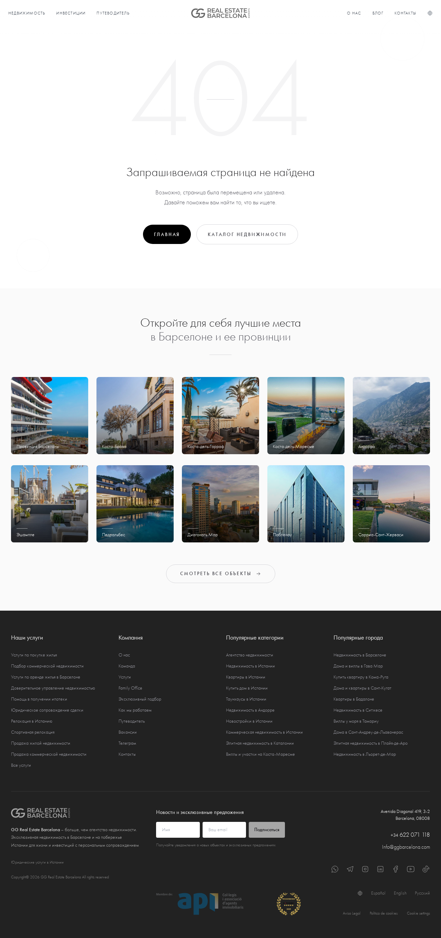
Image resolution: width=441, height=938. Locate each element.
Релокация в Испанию (31, 721)
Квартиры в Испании (245, 677)
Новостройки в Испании (249, 721)
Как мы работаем (135, 710)
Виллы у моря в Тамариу (356, 721)
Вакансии (128, 732)
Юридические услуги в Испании (37, 862)
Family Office (130, 688)
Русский (422, 893)
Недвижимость (26, 13)
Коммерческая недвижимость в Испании (264, 732)
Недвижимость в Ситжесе (358, 710)
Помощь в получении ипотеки (39, 699)
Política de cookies (384, 913)
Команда (127, 666)
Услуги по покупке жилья (34, 655)
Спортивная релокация (32, 732)
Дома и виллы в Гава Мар (358, 666)
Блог (378, 13)
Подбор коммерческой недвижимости (47, 666)
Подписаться (266, 830)
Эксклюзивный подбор (140, 699)
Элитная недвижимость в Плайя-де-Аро (371, 743)
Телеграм (127, 743)
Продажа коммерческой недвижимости (48, 754)
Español (378, 893)
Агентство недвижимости (249, 655)
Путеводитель (112, 13)
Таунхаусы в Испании (246, 699)
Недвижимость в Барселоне (360, 655)
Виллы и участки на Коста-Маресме (260, 754)
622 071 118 (410, 834)
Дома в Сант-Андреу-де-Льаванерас (368, 732)
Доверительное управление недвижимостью (53, 688)
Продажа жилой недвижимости (40, 743)
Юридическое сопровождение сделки (47, 710)
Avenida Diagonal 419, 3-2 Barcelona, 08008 (405, 814)
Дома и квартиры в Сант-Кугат (362, 688)
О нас (354, 13)
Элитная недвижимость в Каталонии (260, 743)
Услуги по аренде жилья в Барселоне (45, 677)
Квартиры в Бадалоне (354, 699)
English (400, 893)
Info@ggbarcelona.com (406, 847)
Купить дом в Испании (247, 688)
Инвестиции (70, 13)
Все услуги (21, 765)
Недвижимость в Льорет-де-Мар (365, 754)
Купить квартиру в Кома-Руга (361, 677)
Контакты (405, 13)
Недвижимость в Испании (250, 666)
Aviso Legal (351, 913)
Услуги (125, 677)
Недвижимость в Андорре (250, 710)
